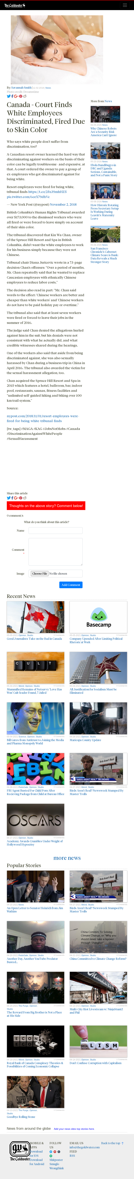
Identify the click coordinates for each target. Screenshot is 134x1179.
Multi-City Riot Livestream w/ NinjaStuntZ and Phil (96, 1010)
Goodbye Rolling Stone (21, 1117)
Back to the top (111, 1143)
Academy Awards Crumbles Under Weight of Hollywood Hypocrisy (35, 842)
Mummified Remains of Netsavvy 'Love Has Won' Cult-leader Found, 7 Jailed (34, 690)
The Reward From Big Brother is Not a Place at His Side (34, 1013)
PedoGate (23, 787)
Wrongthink (57, 1168)
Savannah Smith (21, 87)
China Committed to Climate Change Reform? (98, 958)
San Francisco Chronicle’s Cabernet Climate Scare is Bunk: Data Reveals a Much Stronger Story (104, 255)
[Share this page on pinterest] (20, 96)
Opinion (22, 635)
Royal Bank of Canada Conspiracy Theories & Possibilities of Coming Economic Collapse (35, 1064)
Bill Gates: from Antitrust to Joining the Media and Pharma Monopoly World (35, 741)
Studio (30, 635)
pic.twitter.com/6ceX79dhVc (28, 196)
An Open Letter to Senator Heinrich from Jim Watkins (35, 909)
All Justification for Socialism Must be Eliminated (93, 690)
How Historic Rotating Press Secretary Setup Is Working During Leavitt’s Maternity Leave (105, 211)
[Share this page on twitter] (9, 96)
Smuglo (54, 1164)
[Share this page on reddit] (24, 96)
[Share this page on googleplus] (16, 96)
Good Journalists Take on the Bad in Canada (34, 638)
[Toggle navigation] (125, 5)
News (48, 88)
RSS (72, 1155)
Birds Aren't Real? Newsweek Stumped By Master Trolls (97, 792)
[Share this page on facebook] (12, 96)
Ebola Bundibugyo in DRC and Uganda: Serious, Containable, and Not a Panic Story (104, 170)
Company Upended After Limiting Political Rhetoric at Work (96, 640)
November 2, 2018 (63, 204)
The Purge (23, 1006)
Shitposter (56, 1160)
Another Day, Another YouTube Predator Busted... (32, 960)
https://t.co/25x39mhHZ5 (47, 191)
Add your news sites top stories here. (74, 1128)
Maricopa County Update (85, 740)
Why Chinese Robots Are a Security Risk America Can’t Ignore (104, 132)
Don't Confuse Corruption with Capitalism (95, 1063)
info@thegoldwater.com (85, 1147)
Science (22, 737)
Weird (21, 686)
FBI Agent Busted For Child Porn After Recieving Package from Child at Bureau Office (35, 792)
